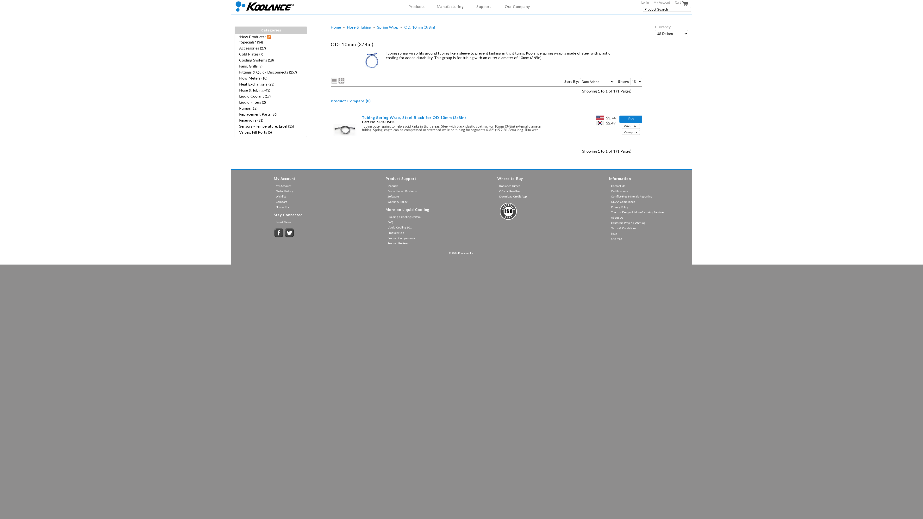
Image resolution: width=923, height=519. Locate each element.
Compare (630, 132)
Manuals (392, 186)
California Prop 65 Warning (628, 223)
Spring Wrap (387, 27)
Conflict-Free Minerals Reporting (631, 196)
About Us (617, 217)
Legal (614, 233)
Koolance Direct (509, 186)
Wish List (631, 126)
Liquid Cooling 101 (399, 227)
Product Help (395, 232)
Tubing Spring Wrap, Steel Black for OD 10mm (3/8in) (414, 118)
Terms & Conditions (623, 228)
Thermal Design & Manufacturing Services (637, 212)
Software (393, 196)
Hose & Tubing (359, 27)
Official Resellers (509, 191)
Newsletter (282, 207)
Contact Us (618, 186)
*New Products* (252, 37)
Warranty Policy (397, 201)
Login (645, 2)
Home (336, 27)
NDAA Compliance (623, 201)
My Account (662, 2)
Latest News (283, 222)
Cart (678, 2)
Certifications (619, 191)
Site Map (616, 238)
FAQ (390, 222)
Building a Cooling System (404, 217)
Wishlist (281, 196)
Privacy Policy (620, 207)
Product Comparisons (401, 238)
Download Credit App (513, 196)
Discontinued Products (402, 191)
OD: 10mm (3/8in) (419, 27)
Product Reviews (398, 243)
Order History (284, 191)
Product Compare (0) (351, 101)
